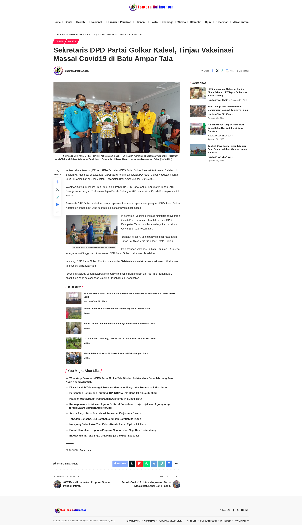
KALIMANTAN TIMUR (218, 100)
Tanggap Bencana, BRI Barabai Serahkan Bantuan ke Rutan (105, 419)
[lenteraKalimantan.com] (70, 510)
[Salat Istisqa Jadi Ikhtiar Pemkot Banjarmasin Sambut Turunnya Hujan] (198, 111)
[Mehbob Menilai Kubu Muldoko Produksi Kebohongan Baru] (73, 358)
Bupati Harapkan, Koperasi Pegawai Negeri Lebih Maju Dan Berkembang (112, 430)
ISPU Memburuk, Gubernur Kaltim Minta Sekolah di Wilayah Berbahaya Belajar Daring (227, 92)
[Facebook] (233, 510)
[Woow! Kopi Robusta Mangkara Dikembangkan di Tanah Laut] (73, 313)
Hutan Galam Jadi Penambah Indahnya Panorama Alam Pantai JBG (119, 323)
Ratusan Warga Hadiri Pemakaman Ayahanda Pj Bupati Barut (105, 398)
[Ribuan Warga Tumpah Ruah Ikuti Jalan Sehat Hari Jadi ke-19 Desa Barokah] (198, 129)
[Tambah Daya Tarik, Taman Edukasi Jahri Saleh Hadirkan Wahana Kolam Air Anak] (198, 150)
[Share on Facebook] (212, 70)
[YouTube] (242, 510)
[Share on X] (217, 70)
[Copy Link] (222, 70)
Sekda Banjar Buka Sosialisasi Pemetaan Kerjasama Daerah (105, 413)
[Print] (227, 70)
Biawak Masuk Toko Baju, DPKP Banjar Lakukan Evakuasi (104, 435)
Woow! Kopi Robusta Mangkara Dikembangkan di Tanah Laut (117, 308)
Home (56, 34)
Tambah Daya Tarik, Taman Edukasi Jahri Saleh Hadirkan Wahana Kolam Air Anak (227, 149)
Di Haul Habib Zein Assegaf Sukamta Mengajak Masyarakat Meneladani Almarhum (118, 387)
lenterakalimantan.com (76, 70)
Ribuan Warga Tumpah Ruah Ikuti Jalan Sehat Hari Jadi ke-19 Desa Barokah (226, 128)
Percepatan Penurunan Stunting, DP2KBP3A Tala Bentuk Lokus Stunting (113, 393)
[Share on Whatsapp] (146, 464)
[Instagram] (247, 510)
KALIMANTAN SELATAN (95, 301)
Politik (72, 41)
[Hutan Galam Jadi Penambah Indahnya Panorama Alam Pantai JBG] (73, 328)
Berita (59, 41)
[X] (238, 510)
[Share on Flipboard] (139, 464)
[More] (232, 70)
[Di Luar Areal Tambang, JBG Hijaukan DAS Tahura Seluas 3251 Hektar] (73, 343)
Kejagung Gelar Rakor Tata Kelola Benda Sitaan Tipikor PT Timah (108, 424)
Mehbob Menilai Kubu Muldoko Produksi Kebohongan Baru (116, 353)
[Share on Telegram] (154, 464)
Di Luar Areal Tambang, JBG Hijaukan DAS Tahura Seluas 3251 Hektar (121, 338)
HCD (113, 520)
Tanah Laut (86, 450)
